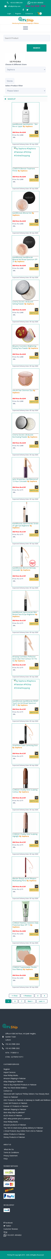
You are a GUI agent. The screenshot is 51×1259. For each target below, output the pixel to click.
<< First (15, 996)
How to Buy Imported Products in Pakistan (20, 1085)
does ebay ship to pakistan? (14, 1112)
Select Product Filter (14, 85)
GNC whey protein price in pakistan (17, 1118)
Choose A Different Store (16, 64)
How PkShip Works (11, 1075)
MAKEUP (12, 99)
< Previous (27, 996)
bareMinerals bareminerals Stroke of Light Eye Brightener (25, 524)
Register (18, 13)
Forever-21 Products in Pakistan (16, 1106)
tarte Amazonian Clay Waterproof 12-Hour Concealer (25, 480)
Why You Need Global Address (15, 1088)
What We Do (9, 1149)
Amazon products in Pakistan (15, 1125)
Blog (5, 1232)
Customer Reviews (11, 1229)
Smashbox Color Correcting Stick (25, 745)
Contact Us (29, 13)
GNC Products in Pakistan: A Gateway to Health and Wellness (27, 1100)
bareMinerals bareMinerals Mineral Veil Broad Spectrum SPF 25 (24, 259)
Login (9, 13)
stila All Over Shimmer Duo (22, 390)
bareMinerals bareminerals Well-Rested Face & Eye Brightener (24, 613)
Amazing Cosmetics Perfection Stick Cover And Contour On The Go (24, 659)
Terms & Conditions (11, 1152)
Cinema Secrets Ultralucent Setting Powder (22, 303)
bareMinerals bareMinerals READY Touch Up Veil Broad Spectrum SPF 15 (25, 703)
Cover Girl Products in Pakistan (15, 1103)
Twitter (8, 1226)
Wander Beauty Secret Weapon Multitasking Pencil (24, 879)
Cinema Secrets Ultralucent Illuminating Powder (22, 436)
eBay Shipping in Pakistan (13, 1081)
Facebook (9, 1223)
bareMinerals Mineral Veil (22, 213)
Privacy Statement (11, 1155)
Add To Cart (34, 136)
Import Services (10, 1072)
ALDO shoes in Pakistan (13, 1115)
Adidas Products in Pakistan (14, 1134)
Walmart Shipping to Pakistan (15, 1109)
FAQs (6, 1159)
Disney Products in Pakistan (14, 1137)
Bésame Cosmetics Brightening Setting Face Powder (24, 347)
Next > (30, 1001)
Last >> (42, 1001)
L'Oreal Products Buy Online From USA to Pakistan (23, 1131)
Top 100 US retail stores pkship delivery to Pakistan (23, 1128)
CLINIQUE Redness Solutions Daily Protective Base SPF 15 (25, 924)
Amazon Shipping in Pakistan (15, 1078)
